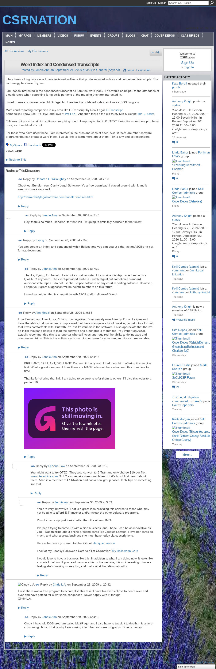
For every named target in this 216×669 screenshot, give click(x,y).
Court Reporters (183, 405)
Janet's (197, 401)
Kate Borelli (179, 83)
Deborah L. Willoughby (51, 179)
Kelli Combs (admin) (185, 266)
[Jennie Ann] (11, 73)
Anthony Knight (182, 101)
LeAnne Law (56, 466)
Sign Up (151, 2)
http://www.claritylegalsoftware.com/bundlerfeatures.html (55, 197)
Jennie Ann (42, 69)
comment (178, 270)
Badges (156, 662)
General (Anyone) (108, 69)
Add (158, 52)
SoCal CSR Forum (183, 377)
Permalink (20, 179)
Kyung (40, 240)
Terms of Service (202, 662)
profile (176, 87)
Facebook (34, 145)
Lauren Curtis (181, 365)
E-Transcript (114, 110)
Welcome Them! (185, 319)
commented (180, 401)
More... (187, 454)
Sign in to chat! (186, 666)
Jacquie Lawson (104, 543)
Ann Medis (42, 313)
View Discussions (138, 70)
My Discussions (37, 51)
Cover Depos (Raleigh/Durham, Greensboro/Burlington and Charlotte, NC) (191, 346)
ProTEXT (71, 113)
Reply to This (16, 159)
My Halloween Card (125, 551)
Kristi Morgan (181, 419)
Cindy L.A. (59, 584)
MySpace (16, 145)
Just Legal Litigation (185, 397)
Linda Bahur (180, 152)
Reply (23, 206)
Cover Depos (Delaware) (187, 201)
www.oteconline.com (44, 476)
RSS (8, 646)
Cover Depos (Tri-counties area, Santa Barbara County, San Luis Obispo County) (191, 436)
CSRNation (39, 20)
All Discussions (14, 51)
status (176, 105)
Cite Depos (179, 330)
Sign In (162, 2)
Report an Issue (176, 662)
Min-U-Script (146, 113)
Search (212, 3)
